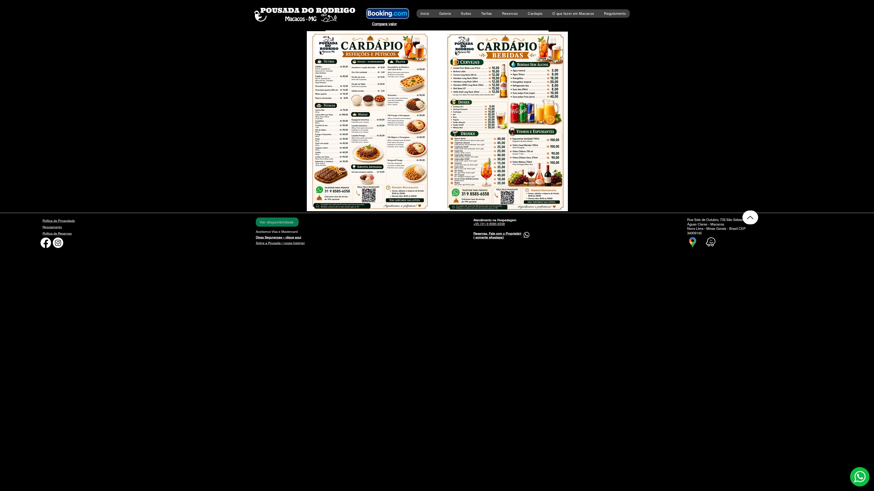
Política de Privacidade (59, 221)
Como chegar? (732, 243)
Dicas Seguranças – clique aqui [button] (278, 237)
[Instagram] (58, 243)
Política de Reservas (57, 233)
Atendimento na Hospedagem (494, 220)
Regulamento (52, 227)
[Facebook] (46, 243)
